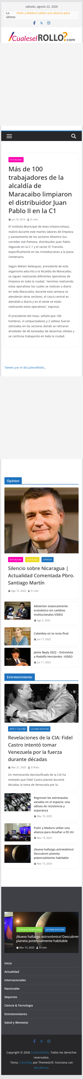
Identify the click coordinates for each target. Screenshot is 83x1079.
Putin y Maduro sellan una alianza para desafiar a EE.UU (54, 830)
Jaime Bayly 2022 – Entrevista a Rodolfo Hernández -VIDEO (53, 654)
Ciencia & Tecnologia (20, 929)
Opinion (47, 559)
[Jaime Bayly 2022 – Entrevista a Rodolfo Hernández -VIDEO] (17, 657)
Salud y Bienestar (16, 1022)
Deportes (10, 997)
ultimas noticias (40, 729)
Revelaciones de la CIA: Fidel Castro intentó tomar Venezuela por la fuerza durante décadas (40, 748)
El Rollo (35, 767)
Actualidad (16, 159)
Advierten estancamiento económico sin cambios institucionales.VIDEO (51, 610)
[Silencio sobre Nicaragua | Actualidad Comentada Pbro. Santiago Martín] (41, 520)
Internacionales (15, 980)
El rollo (34, 219)
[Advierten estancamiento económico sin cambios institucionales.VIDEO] (17, 613)
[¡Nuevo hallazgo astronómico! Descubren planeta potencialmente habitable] (17, 856)
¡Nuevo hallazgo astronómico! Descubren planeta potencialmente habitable (54, 853)
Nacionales (12, 988)
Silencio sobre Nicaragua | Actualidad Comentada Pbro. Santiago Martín (41, 575)
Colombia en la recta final (51, 633)
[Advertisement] (41, 84)
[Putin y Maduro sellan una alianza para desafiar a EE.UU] (17, 833)
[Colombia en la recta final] (17, 636)
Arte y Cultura (18, 729)
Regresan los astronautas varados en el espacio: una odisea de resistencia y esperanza (52, 804)
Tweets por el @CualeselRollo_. (25, 367)
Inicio (8, 963)
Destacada (32, 559)
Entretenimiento (15, 1014)
